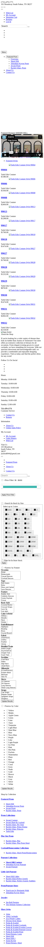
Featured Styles (12, 161)
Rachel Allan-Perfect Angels (17, 879)
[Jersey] (5, 644)
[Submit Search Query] (29, 476)
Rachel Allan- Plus (13, 841)
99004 (4, 169)
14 (18, 519)
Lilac (10, 740)
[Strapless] (7, 699)
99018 (4, 239)
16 (28, 519)
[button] (12, 56)
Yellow (11, 710)
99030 (4, 295)
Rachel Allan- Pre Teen (15, 825)
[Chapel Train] (6, 653)
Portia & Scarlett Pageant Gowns (18, 930)
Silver (10, 782)
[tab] (22, 799)
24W (21, 541)
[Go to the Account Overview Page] (2, 9)
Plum (10, 757)
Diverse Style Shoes (13, 921)
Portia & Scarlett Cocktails (16, 925)
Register (9, 19)
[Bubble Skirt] (8, 594)
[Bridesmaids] (10, 574)
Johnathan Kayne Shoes (15, 893)
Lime (10, 720)
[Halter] (7, 662)
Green (10, 718)
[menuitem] (24, 13)
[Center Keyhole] (8, 598)
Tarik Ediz (10, 831)
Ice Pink (11, 745)
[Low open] (7, 611)
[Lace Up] (7, 609)
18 (9, 523)
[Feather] (5, 642)
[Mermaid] (7, 675)
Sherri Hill (10, 804)
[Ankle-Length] (6, 649)
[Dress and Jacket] (7, 587)
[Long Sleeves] (8, 686)
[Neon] (4, 620)
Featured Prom (11, 462)
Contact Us (10, 415)
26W (33, 541)
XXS (10, 551)
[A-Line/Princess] (7, 671)
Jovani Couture (12, 820)
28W (10, 546)
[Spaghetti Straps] (7, 697)
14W (29, 532)
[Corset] (8, 600)
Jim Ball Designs (12, 902)
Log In (8, 22)
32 (18, 532)
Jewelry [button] (4, 898)
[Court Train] (6, 655)
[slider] (39, 486)
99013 (4, 211)
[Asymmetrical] (6, 651)
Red (10, 760)
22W (10, 541)
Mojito (11, 713)
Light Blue (12, 728)
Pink (10, 747)
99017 (4, 225)
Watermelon (13, 755)
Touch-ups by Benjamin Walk (17, 890)
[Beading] (6, 629)
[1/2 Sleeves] (8, 681)
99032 (4, 323)
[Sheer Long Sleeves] (8, 688)
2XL (37, 555)
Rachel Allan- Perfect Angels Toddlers (20, 881)
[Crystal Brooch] (6, 633)
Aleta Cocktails (12, 916)
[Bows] (6, 631)
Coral (10, 764)
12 (9, 519)
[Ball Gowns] (7, 583)
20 (18, 523)
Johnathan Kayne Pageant (16, 865)
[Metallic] (4, 618)
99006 (4, 183)
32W (33, 546)
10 (34, 514)
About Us (9, 426)
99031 (4, 309)
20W (33, 537)
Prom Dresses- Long (14, 934)
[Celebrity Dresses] (8, 596)
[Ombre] (4, 622)
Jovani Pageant (11, 867)
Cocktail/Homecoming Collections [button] (15, 848)
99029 (4, 281)
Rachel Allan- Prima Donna (16, 827)
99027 (4, 253)
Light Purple (13, 742)
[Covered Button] (7, 605)
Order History (11, 438)
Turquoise (12, 725)
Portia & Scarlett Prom (14, 932)
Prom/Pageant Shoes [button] (9, 886)
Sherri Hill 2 (10, 938)
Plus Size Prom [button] (7, 836)
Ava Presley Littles (13, 919)
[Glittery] (4, 616)
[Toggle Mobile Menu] (2, 456)
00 (20, 510)
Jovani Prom (11, 808)
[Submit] (28, 26)
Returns (9, 417)
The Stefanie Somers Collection (18, 905)
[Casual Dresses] (10, 576)
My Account (11, 15)
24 (9, 528)
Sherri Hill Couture (14, 862)
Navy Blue (12, 735)
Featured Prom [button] (7, 799)
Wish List (9, 13)
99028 (4, 267)
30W (21, 546)
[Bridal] (10, 572)
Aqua (10, 723)
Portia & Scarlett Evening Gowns (19, 927)
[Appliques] (6, 627)
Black (10, 777)
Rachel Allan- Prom (13, 811)
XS (20, 551)
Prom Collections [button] (8, 815)
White (10, 784)
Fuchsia (11, 752)
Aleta (8, 914)
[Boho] (7, 585)
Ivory (10, 767)
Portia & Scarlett (12, 923)
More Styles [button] (6, 909)
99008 (4, 197)
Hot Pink (11, 750)
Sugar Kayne (11, 941)
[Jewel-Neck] (7, 666)
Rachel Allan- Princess (14, 829)
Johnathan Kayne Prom (15, 806)
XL (26, 555)
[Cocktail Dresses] (10, 578)
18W (21, 537)
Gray (10, 779)
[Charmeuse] (5, 638)
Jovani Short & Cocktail (15, 822)
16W (10, 537)
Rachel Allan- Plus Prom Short (18, 843)
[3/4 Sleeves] (8, 684)
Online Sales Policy (13, 428)
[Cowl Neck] (7, 660)
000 (9, 510)
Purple (10, 737)
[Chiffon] (5, 640)
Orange (11, 762)
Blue (10, 733)
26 (18, 528)
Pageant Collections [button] (9, 858)
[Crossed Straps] (7, 607)
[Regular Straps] (7, 694)
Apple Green (13, 715)
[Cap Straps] (7, 692)
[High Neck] (7, 664)
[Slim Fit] (7, 677)
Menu (4, 52)
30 (9, 532)
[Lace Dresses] (7, 589)
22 (28, 523)
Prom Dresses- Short (14, 943)
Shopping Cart (11, 17)
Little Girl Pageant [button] (8, 872)
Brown (11, 774)
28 (28, 528)
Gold (10, 772)
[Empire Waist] (7, 673)
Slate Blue (12, 730)
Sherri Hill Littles (12, 876)
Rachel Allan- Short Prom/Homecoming (21, 853)
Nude (10, 769)
